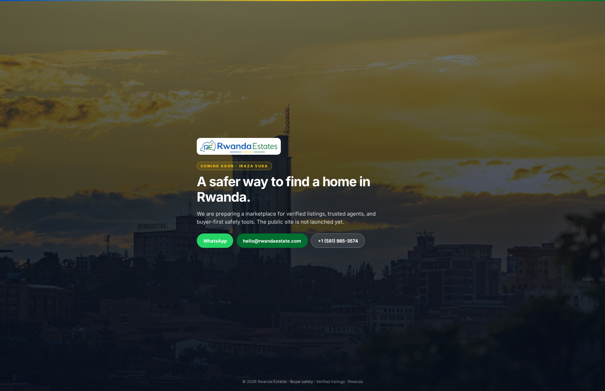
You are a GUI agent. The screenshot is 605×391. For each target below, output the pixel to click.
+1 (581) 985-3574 (338, 241)
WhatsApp (215, 241)
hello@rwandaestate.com (272, 241)
